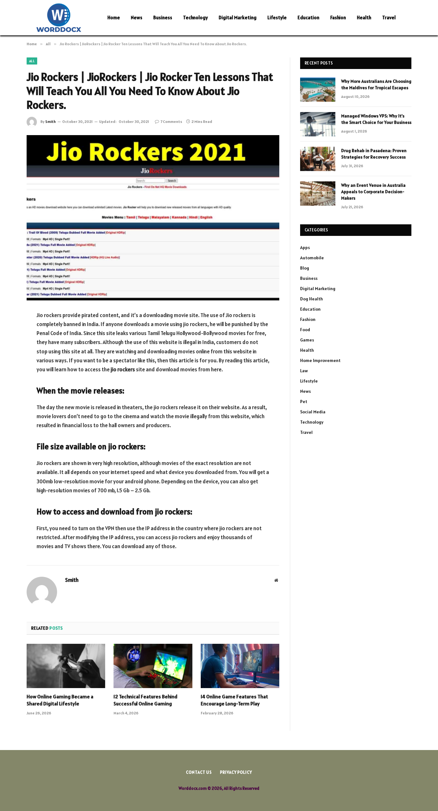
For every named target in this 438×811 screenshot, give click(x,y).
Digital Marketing (238, 17)
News (136, 17)
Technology (195, 17)
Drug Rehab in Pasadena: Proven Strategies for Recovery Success (374, 154)
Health (364, 17)
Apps (305, 247)
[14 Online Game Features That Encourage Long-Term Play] (240, 666)
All (32, 61)
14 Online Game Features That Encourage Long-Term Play (234, 700)
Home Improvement (320, 360)
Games (307, 340)
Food (305, 329)
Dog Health (311, 299)
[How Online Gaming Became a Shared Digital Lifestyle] (66, 666)
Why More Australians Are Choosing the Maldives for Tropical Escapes (376, 84)
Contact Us (199, 772)
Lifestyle (277, 17)
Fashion (338, 17)
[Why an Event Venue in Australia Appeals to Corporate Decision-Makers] (317, 193)
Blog (304, 268)
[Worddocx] (59, 17)
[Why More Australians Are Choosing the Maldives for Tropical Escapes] (317, 89)
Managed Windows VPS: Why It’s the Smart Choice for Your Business (376, 119)
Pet (303, 401)
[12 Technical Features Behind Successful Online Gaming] (153, 666)
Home (113, 17)
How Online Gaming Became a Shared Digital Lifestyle (60, 700)
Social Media (312, 412)
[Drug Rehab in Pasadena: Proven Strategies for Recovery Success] (317, 159)
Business (162, 17)
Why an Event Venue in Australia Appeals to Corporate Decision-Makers (373, 191)
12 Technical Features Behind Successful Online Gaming (145, 700)
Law (304, 371)
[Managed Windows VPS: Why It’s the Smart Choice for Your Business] (317, 124)
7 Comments (171, 121)
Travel (389, 17)
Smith (50, 121)
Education (308, 17)
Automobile (312, 258)
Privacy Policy (236, 772)
